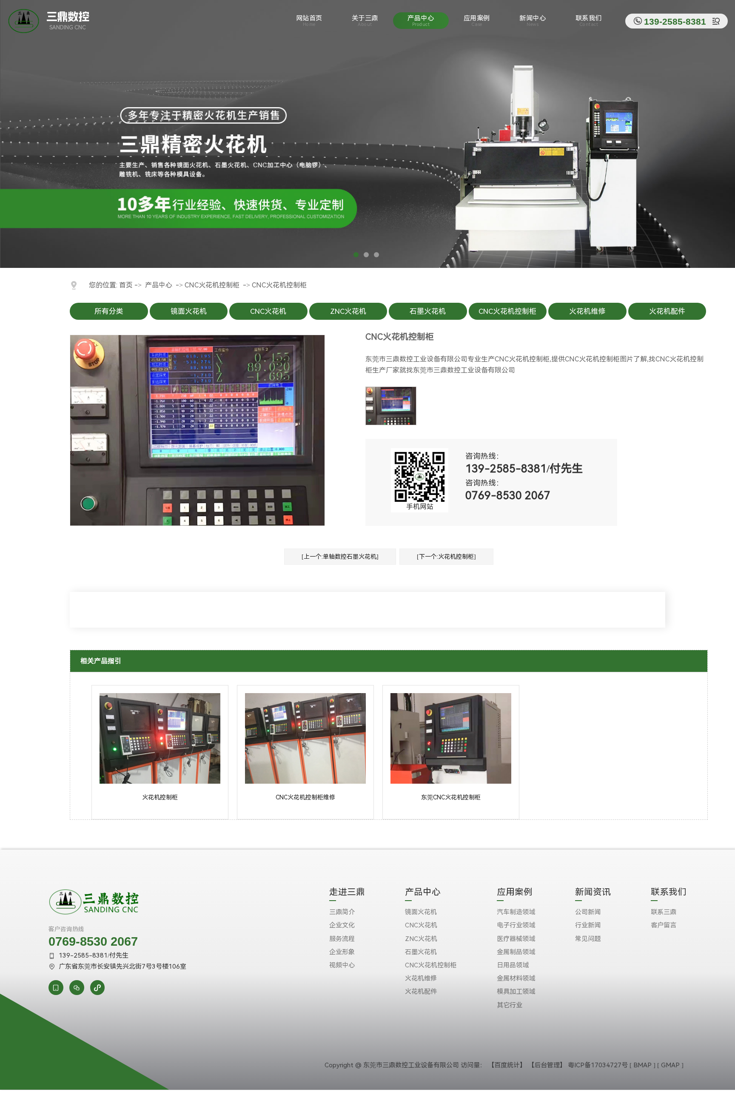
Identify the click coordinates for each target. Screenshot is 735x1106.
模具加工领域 (516, 991)
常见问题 (588, 939)
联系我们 (588, 20)
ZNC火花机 (348, 311)
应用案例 (477, 20)
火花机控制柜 (160, 797)
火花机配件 (667, 311)
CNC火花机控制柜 (212, 285)
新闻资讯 (593, 892)
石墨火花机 (428, 311)
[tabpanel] (367, 134)
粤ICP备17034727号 (598, 1065)
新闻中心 (532, 20)
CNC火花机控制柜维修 (305, 797)
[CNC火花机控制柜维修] (305, 781)
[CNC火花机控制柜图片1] (390, 406)
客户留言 (663, 925)
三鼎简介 (342, 912)
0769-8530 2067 (93, 941)
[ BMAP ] (642, 1065)
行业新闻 (588, 925)
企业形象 (342, 952)
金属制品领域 (516, 952)
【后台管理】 (547, 1065)
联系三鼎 (663, 912)
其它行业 (509, 1005)
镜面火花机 (189, 311)
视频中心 (342, 965)
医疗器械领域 (516, 939)
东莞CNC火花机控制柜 (451, 797)
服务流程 (342, 939)
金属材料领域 (516, 978)
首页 (126, 285)
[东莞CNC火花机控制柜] (450, 781)
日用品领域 (513, 965)
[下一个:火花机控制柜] (446, 556)
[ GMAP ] (670, 1065)
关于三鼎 (365, 20)
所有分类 (108, 311)
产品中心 (420, 20)
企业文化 (342, 925)
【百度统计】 (507, 1065)
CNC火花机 (268, 311)
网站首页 (309, 20)
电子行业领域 (516, 925)
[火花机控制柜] (160, 781)
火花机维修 (587, 311)
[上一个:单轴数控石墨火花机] (340, 556)
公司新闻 (588, 912)
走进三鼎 (347, 892)
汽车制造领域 (516, 912)
